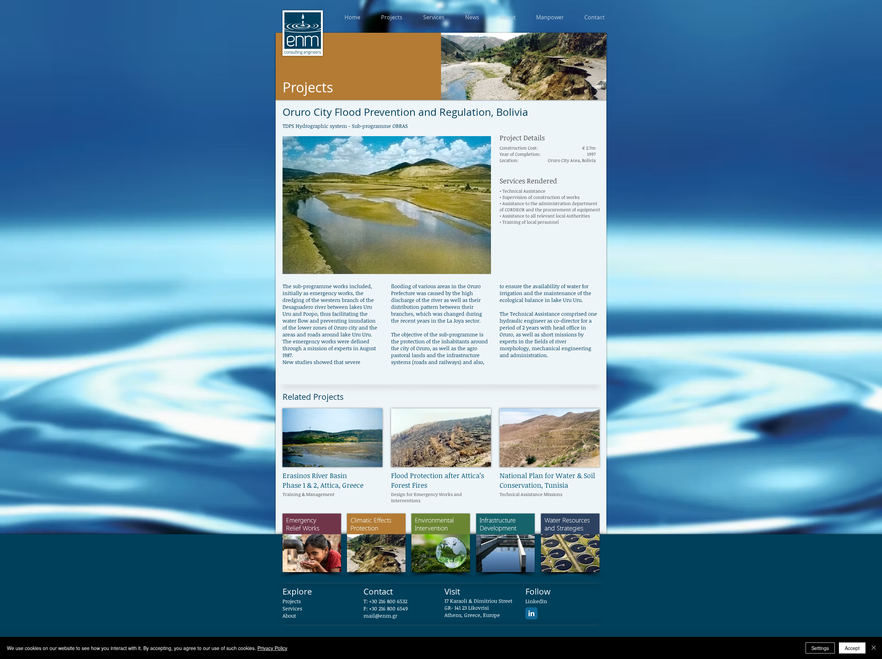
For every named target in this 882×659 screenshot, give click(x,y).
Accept (852, 648)
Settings (820, 648)
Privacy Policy (272, 648)
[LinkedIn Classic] (531, 613)
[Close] (874, 647)
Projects (292, 601)
